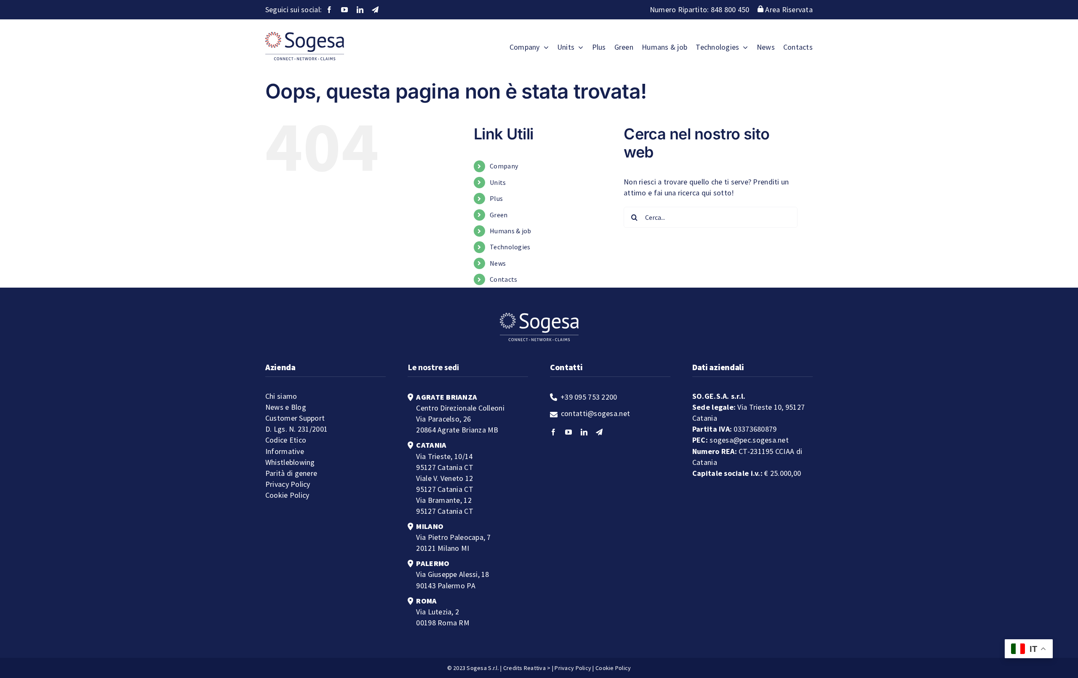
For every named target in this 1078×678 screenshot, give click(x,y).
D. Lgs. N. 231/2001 (296, 429)
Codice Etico (285, 440)
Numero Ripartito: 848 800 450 (700, 9)
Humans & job (510, 231)
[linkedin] (360, 9)
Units (498, 182)
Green (498, 215)
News (498, 263)
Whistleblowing (290, 462)
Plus (496, 198)
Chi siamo (281, 396)
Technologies (510, 247)
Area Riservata (788, 9)
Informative (284, 451)
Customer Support (295, 418)
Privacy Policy (287, 484)
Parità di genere (291, 473)
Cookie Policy (287, 495)
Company (504, 166)
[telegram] (375, 9)
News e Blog (285, 407)
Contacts (503, 279)
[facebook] (329, 9)
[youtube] (344, 9)
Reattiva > (537, 668)
